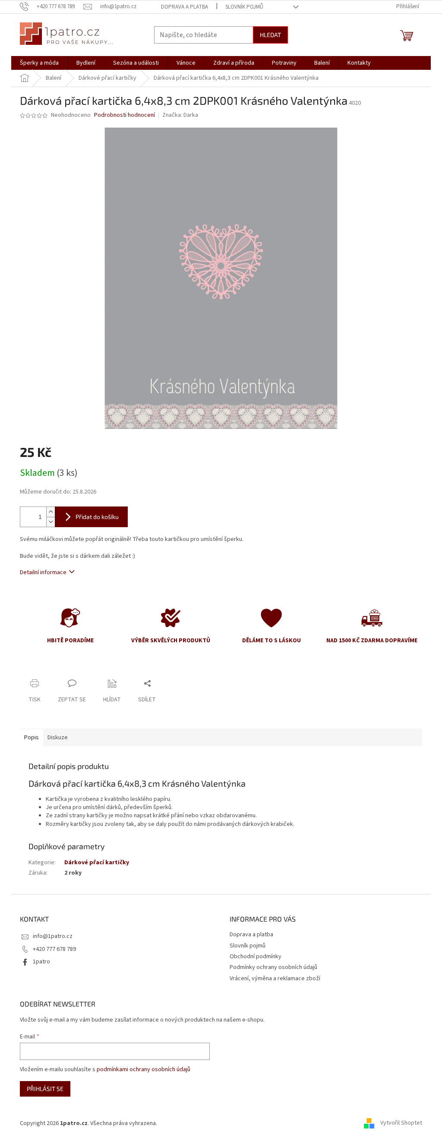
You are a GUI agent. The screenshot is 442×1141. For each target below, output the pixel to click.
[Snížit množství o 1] (50, 522)
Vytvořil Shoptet (401, 1123)
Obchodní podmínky (255, 956)
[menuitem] (39, 63)
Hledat (270, 34)
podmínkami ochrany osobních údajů (143, 1069)
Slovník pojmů (244, 7)
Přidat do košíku (97, 516)
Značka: (180, 115)
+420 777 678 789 (54, 949)
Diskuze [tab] (57, 737)
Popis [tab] (31, 737)
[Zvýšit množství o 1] (50, 512)
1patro (41, 961)
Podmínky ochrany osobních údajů (273, 967)
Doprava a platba (184, 7)
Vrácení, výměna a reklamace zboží (275, 978)
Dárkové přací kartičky (96, 862)
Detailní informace (43, 572)
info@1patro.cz (53, 936)
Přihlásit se (45, 1088)
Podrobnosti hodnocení (124, 115)
